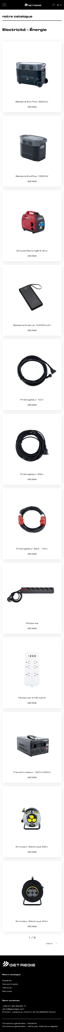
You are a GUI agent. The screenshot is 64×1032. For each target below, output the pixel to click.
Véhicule (7, 988)
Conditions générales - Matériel (19, 1023)
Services (7, 991)
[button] (59, 5)
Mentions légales (48, 1026)
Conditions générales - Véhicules (20, 1026)
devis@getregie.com (13, 1009)
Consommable (10, 984)
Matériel (7, 981)
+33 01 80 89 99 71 (14, 1006)
